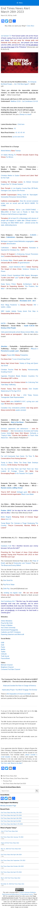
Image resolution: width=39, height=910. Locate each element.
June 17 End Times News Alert (9, 831)
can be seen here (18, 136)
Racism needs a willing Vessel (11, 488)
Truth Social (5, 656)
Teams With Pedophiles (14, 355)
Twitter (3, 651)
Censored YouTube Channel (10, 669)
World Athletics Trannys (11, 150)
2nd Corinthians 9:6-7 (8, 601)
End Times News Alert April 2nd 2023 (14, 783)
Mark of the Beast (17, 422)
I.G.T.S (3, 323)
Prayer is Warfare (6, 625)
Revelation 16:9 (25, 301)
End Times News (8, 778)
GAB (2, 642)
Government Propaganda (9, 630)
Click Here (30, 26)
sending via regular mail (12, 593)
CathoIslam (5, 247)
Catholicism (10, 237)
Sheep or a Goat (25, 114)
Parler (3, 647)
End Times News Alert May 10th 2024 (11, 812)
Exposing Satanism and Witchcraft (12, 634)
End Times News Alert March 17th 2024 (12, 824)
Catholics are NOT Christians (11, 632)
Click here (21, 124)
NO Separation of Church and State (19, 694)
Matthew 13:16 (16, 101)
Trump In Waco (6, 462)
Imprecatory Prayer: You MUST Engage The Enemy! (19, 690)
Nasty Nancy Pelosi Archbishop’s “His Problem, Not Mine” (19, 286)
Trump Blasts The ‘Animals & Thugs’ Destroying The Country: (19, 525)
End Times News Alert (10, 776)
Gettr (2, 645)
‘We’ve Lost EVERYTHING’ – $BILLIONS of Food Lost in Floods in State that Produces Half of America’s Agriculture (19, 212)
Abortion (4, 346)
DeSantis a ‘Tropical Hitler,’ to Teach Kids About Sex (19, 435)
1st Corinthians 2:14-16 (30, 101)
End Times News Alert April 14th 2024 (11, 818)
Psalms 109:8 (6, 510)
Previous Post (7, 781)
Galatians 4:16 (6, 546)
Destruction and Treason (22, 563)
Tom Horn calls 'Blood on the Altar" (11, 763)
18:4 (33, 301)
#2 (19, 132)
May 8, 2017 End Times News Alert (10, 878)
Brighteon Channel (7, 667)
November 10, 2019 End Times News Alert (12, 884)
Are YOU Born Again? (21, 84)
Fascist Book (5, 658)
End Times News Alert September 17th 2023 (13, 860)
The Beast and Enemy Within (11, 565)
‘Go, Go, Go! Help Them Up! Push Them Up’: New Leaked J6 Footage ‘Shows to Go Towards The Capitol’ (19, 471)
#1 (15, 128)
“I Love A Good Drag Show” (15, 359)
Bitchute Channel (7, 665)
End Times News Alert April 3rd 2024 (11, 821)
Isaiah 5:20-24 (29, 325)
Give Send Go (8, 580)
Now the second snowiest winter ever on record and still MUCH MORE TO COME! (19, 203)
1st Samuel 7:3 (6, 36)
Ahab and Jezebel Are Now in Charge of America (19, 685)
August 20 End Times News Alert (10, 843)
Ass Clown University (8, 627)
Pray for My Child (6, 623)
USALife (4, 654)
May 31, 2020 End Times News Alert (11, 848)
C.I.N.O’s (33, 235)
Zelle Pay (6, 588)
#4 (24, 132)
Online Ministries (6, 621)
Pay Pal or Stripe (8, 584)
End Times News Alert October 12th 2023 (12, 866)
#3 (21, 132)
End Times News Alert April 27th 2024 (11, 815)
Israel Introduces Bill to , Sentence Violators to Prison (19, 269)
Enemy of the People (8, 328)
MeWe (3, 649)
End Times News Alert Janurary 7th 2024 (12, 837)
